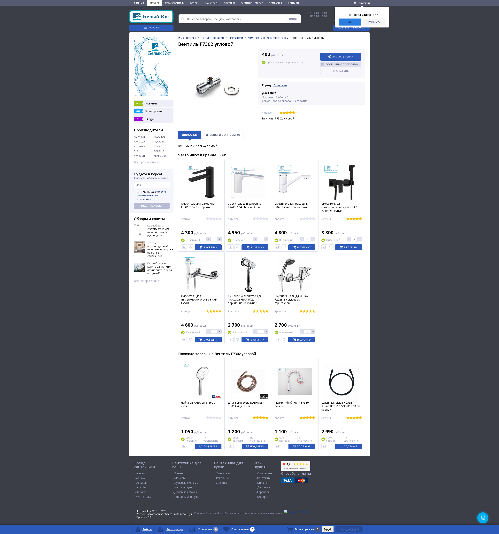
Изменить (374, 22)
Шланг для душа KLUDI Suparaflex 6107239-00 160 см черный (340, 406)
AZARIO (158, 146)
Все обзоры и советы (148, 281)
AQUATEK (159, 141)
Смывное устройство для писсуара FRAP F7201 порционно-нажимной (245, 299)
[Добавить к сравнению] (184, 446)
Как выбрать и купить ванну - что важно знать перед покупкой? (159, 268)
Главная (139, 3)
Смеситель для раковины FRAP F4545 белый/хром (291, 205)
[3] (287, 113)
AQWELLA (139, 146)
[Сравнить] (184, 247)
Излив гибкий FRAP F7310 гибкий (292, 404)
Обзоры (194, 3)
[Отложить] (190, 247)
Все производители (147, 162)
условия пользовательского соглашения (151, 195)
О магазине (275, 3)
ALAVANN (139, 136)
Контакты (294, 3)
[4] (290, 113)
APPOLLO (139, 141)
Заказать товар (342, 56)
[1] (281, 113)
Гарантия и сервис (252, 3)
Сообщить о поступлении (343, 64)
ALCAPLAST (160, 136)
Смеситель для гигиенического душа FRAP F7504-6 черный (339, 207)
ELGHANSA (160, 156)
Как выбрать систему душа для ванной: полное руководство (158, 230)
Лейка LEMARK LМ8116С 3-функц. (199, 404)
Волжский (280, 85)
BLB (136, 151)
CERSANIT (139, 156)
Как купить (211, 3)
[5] (293, 113)
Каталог (154, 3)
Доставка (229, 3)
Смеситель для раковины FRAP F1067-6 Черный (198, 205)
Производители (174, 3)
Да (350, 22)
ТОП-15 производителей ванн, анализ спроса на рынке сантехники (160, 249)
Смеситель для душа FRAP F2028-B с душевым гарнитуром (292, 299)
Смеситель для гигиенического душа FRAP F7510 (199, 299)
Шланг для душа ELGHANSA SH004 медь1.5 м (246, 404)
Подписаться (152, 206)
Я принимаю (151, 195)
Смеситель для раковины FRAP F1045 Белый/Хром (244, 205)
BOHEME (159, 151)
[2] (284, 113)
